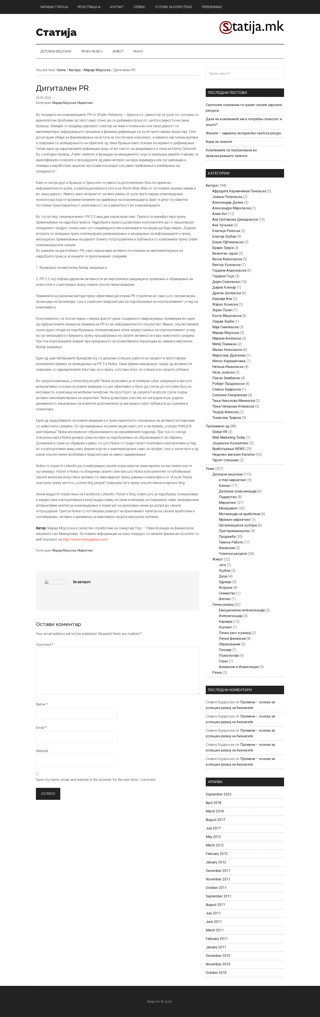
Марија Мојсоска (64, 103)
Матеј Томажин (224, 344)
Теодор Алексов (225, 412)
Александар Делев (227, 202)
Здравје (225, 582)
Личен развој (223, 604)
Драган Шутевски (226, 293)
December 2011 (218, 871)
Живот (217, 559)
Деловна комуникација (238, 491)
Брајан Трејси (223, 248)
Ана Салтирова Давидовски (235, 219)
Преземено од (217, 426)
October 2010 (216, 973)
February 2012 (217, 854)
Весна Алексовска (227, 259)
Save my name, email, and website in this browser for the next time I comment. (96, 780)
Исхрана (225, 587)
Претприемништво (234, 531)
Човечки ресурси (233, 554)
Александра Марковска (231, 208)
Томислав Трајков (226, 418)
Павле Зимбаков (226, 378)
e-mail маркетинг (232, 480)
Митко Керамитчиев (229, 361)
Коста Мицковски (226, 316)
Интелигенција (231, 616)
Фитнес (225, 599)
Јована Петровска (227, 197)
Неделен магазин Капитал (233, 454)
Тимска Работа (231, 542)
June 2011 (214, 922)
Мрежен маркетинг (235, 520)
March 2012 (215, 845)
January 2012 (216, 862)
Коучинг (225, 627)
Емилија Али (222, 299)
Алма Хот (219, 214)
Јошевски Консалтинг (230, 443)
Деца (223, 576)
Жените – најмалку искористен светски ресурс (243, 133)
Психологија (229, 655)
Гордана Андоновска (229, 270)
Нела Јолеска (223, 372)
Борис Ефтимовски (227, 242)
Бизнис (225, 486)
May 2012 (213, 837)
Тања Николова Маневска (233, 401)
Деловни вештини (227, 474)
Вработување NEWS (228, 449)
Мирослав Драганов (229, 355)
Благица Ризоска (226, 231)
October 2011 (216, 888)
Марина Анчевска (226, 338)
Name (42, 704)
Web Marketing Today (228, 437)
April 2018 (213, 803)
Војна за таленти (219, 142)
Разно (217, 672)
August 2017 (215, 820)
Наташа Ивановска (227, 367)
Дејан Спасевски (226, 282)
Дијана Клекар (224, 287)
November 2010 (218, 964)
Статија (56, 32)
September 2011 (218, 896)
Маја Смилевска (225, 327)
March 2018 (215, 811)
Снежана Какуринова (229, 395)
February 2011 (217, 939)
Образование (229, 644)
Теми (210, 469)
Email (41, 728)
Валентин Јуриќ (225, 253)
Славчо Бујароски (226, 389)
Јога (222, 565)
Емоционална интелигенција (242, 610)
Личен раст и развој (235, 633)
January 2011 (216, 947)
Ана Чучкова (222, 225)
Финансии (227, 548)
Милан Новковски (227, 350)
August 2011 (215, 905)
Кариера (225, 621)
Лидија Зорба (223, 321)
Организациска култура (238, 525)
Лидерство (228, 497)
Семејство (227, 593)
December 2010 (218, 956)
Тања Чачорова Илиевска (233, 406)
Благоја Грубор (224, 236)
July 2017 (213, 828)
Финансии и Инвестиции (239, 667)
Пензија (225, 650)
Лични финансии (232, 638)
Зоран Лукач (222, 310)
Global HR (219, 432)
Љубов (224, 571)
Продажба (227, 537)
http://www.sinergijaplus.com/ (85, 539)
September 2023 (218, 794)
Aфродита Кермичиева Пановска (239, 191)
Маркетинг (85, 103)
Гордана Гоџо (223, 276)
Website (42, 751)
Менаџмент (228, 508)
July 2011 (213, 913)
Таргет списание (225, 460)
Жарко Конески (225, 304)
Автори (211, 185)
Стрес (223, 661)
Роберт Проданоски (228, 384)
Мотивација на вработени (239, 514)
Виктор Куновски (226, 265)
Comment (45, 645)
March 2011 (215, 930)
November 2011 (218, 879)
